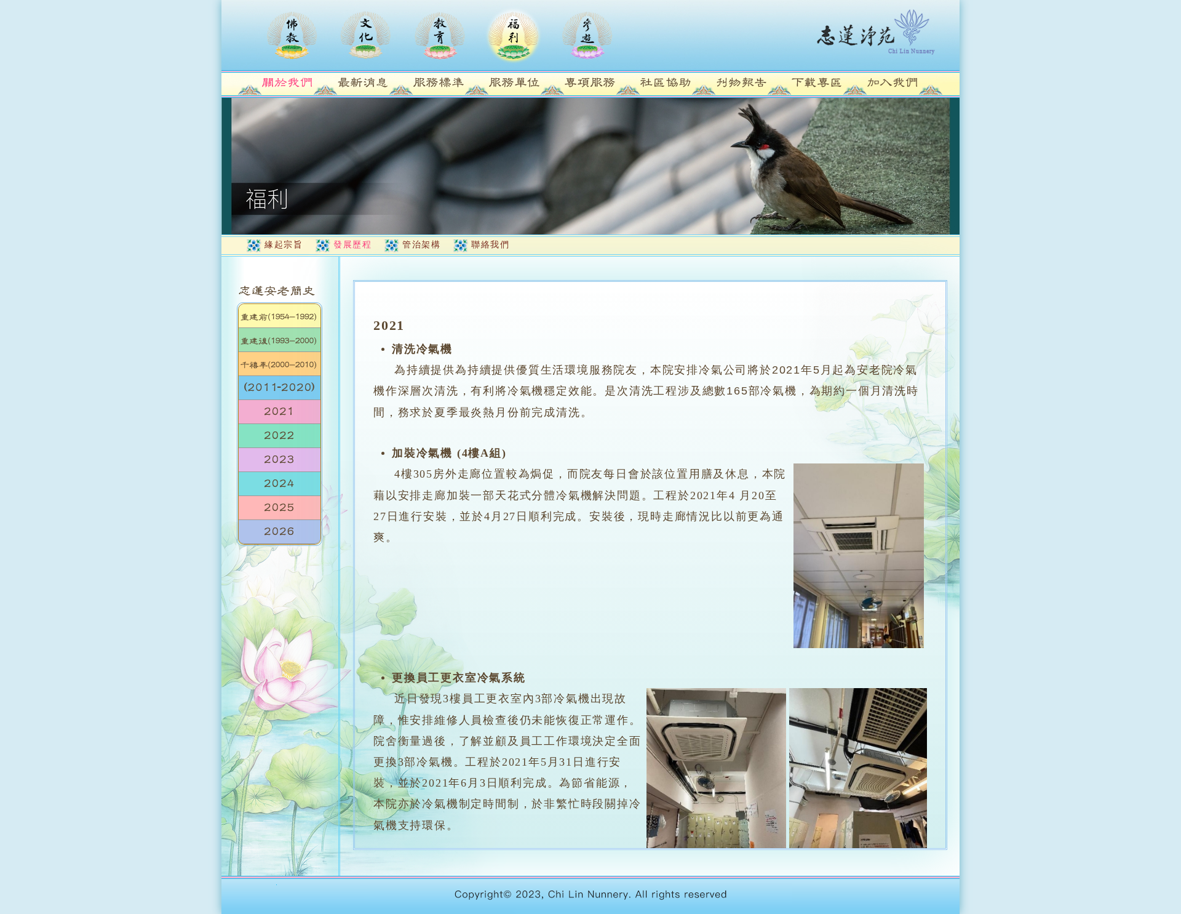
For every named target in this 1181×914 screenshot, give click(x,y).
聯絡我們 (490, 244)
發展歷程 (352, 244)
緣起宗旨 (283, 244)
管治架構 (421, 244)
